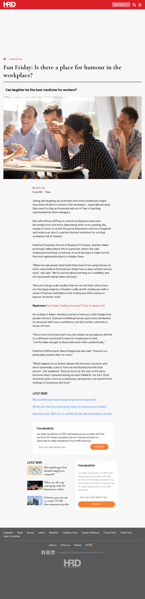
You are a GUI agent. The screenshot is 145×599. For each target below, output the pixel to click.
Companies (8, 532)
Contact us (65, 544)
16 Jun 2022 (37, 191)
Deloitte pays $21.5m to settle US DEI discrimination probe (72, 413)
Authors (42, 532)
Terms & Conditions (11, 536)
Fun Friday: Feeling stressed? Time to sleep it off (76, 305)
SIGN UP (99, 446)
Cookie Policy (126, 532)
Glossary (30, 532)
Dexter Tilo (40, 187)
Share (47, 191)
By (39, 187)
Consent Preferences (90, 532)
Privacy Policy (110, 532)
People (20, 532)
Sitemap (77, 544)
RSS (87, 544)
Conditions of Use (70, 532)
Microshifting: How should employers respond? (64, 399)
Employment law (15, 58)
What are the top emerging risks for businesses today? (70, 406)
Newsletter (53, 532)
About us (52, 544)
